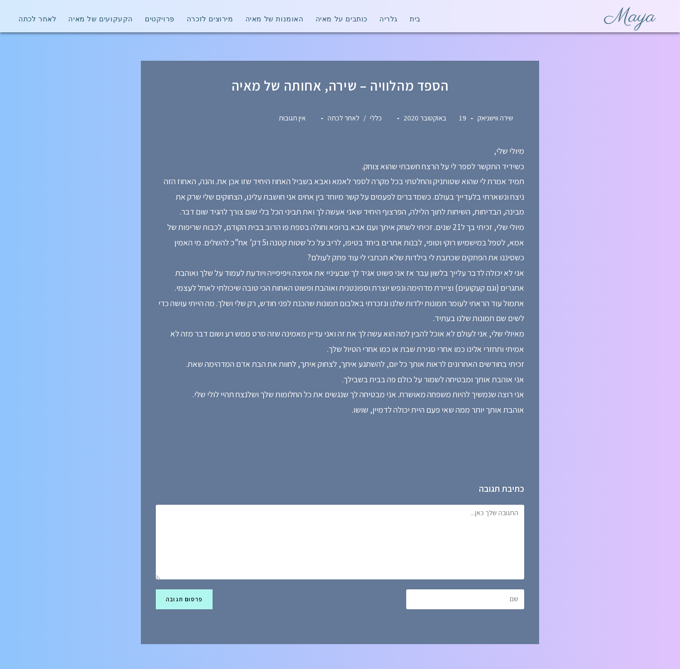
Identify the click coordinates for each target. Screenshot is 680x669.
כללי (376, 117)
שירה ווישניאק (495, 117)
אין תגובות (292, 117)
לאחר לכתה (343, 117)
